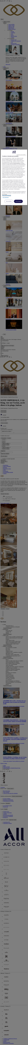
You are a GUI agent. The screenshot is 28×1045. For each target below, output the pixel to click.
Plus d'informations (6, 195)
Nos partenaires (6, 197)
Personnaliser (9, 201)
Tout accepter (18, 201)
